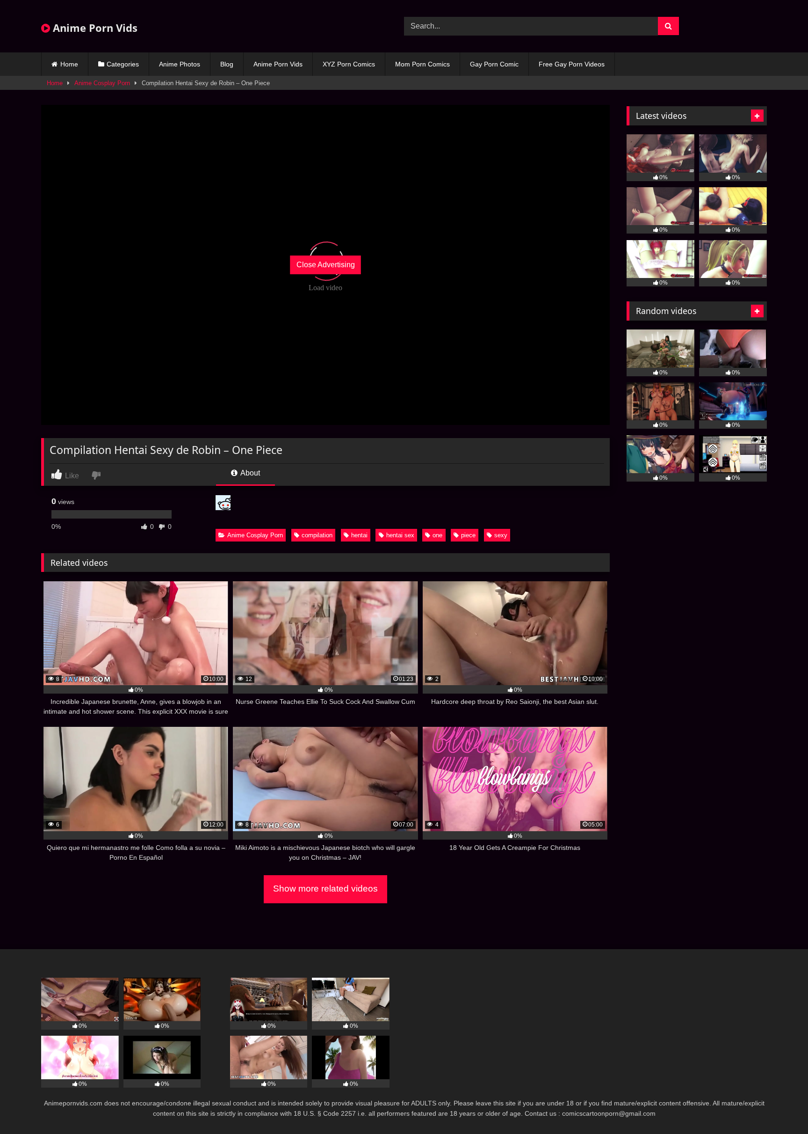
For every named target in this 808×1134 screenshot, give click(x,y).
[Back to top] (779, 1106)
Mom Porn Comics (422, 64)
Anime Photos (179, 64)
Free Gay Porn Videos (572, 64)
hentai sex (400, 535)
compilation (317, 535)
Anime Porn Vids (93, 28)
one (437, 535)
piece (468, 535)
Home (69, 64)
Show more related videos (325, 888)
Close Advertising (325, 265)
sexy (500, 535)
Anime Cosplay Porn (102, 83)
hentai (359, 535)
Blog (226, 64)
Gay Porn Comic (494, 64)
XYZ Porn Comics (349, 64)
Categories (123, 64)
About (249, 473)
